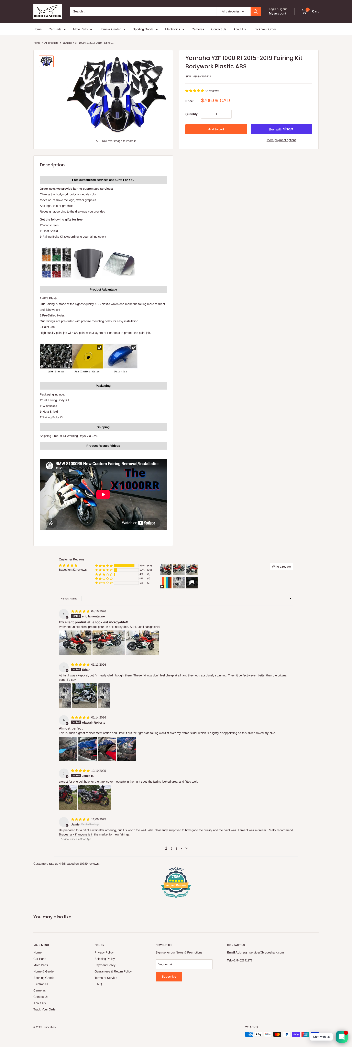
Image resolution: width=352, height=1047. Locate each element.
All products (51, 42)
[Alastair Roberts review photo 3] (107, 749)
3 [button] (176, 848)
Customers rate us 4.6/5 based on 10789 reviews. (66, 863)
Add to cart (216, 129)
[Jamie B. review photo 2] (94, 797)
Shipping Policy (105, 958)
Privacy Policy (104, 952)
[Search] (256, 11)
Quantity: (192, 114)
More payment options (281, 139)
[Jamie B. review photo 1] (68, 797)
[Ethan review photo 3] (104, 695)
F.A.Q (98, 984)
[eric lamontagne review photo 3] (142, 642)
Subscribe (169, 976)
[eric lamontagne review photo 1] (75, 642)
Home (37, 29)
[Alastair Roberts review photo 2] (87, 749)
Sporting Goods (143, 29)
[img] (80, 611)
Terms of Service (106, 977)
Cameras (198, 29)
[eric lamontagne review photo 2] (108, 642)
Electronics (172, 29)
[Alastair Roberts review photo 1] (68, 749)
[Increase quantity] (227, 114)
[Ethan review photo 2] (84, 695)
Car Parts (55, 29)
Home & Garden (110, 29)
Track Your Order (264, 29)
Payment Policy (105, 965)
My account (277, 13)
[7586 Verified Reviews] (176, 898)
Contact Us (218, 29)
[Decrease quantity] (205, 114)
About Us (239, 29)
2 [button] (171, 848)
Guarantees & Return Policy (113, 971)
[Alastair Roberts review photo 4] (126, 749)
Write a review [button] (281, 566)
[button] (195, 90)
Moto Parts (80, 29)
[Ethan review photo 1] (65, 695)
